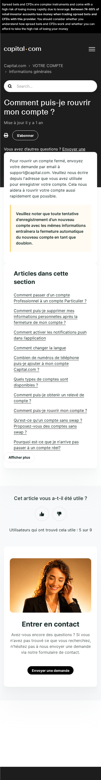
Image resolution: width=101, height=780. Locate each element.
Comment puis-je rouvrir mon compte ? (50, 410)
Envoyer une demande (50, 670)
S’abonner (25, 135)
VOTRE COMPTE (48, 65)
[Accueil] (22, 49)
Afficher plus (19, 457)
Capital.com (15, 65)
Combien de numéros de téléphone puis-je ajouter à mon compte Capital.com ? (46, 363)
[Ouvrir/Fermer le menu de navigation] (92, 49)
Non (59, 514)
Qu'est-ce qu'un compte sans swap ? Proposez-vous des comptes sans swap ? (48, 426)
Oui (42, 514)
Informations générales (30, 71)
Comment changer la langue (40, 347)
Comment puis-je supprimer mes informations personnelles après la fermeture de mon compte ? (45, 316)
